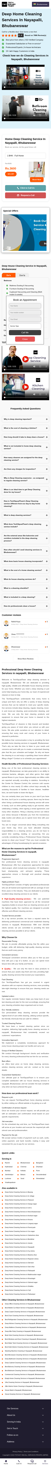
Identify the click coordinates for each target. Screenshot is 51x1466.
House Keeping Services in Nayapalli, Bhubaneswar (22, 1394)
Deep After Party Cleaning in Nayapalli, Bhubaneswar (23, 1331)
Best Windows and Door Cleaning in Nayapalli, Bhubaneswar (25, 1339)
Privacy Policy (17, 1452)
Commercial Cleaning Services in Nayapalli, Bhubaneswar (24, 1374)
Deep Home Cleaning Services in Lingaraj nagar (21, 1223)
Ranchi (7, 1163)
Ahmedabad (40, 1178)
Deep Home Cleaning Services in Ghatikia (19, 1286)
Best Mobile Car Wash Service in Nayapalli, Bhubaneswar (24, 1308)
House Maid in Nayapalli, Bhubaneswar (18, 1390)
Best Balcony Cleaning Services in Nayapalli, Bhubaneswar (25, 1367)
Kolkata (23, 1171)
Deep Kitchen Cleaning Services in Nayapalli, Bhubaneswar (25, 1323)
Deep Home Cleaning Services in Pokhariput (20, 1294)
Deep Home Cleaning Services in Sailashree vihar (22, 1235)
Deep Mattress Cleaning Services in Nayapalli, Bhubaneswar (25, 1327)
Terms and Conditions (31, 1452)
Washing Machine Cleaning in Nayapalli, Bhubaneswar (23, 1351)
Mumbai (7, 1171)
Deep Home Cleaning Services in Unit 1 (18, 1208)
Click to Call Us (27, 188)
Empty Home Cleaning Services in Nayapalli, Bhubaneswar (25, 1378)
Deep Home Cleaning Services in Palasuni (19, 1200)
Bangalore (39, 1163)
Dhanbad (39, 1167)
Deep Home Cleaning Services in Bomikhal (19, 1239)
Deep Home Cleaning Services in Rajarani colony (21, 1259)
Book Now (36, 180)
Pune (38, 1171)
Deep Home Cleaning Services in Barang (19, 1192)
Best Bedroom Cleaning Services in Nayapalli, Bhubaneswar (25, 1370)
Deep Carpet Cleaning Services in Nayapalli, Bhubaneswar (25, 1312)
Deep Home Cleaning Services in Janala (18, 1243)
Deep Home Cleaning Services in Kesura (19, 1219)
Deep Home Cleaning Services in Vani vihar (20, 1267)
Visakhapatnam (10, 1182)
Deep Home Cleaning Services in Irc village (19, 1196)
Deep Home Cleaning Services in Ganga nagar (21, 1204)
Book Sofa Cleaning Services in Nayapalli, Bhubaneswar (24, 1335)
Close (25, 339)
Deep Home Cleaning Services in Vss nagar (20, 1231)
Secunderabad (41, 1174)
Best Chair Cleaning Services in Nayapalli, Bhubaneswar (24, 1315)
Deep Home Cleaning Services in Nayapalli (19, 1247)
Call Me (24, 332)
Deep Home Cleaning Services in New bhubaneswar (23, 1212)
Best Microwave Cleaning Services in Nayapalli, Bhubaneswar (26, 1355)
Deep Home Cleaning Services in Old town (19, 1263)
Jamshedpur (9, 1174)
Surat (22, 1178)
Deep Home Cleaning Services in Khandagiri (20, 1278)
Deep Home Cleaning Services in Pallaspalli (20, 1270)
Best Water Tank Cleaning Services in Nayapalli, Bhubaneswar (26, 1343)
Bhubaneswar (25, 1163)
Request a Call (27, 195)
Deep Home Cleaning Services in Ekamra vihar (21, 1255)
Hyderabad (9, 1167)
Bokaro (23, 1174)
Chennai (23, 1167)
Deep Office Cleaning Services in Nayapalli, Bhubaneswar (24, 1304)
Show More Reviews (26, 659)
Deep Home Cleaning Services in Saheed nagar (21, 1282)
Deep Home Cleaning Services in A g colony (20, 1251)
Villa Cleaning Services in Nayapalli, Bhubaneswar (22, 1382)
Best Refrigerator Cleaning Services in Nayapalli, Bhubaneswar (26, 1319)
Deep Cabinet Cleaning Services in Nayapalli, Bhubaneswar (25, 1363)
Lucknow (8, 1178)
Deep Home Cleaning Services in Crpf (18, 1290)
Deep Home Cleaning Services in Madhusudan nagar (23, 1274)
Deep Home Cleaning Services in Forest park (20, 1227)
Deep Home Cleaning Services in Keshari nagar (21, 1216)
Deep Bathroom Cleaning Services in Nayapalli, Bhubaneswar (26, 1359)
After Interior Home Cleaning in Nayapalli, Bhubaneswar (24, 1386)
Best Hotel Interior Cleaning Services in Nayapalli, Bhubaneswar (26, 1347)
